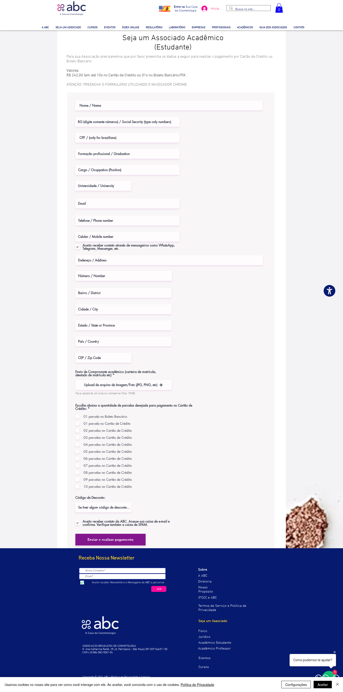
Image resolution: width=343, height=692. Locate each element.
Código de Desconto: (90, 497)
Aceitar (323, 684)
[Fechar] (337, 684)
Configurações (296, 684)
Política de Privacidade (197, 684)
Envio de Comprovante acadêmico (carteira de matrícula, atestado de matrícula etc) (115, 373)
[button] (279, 8)
